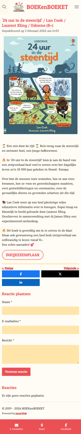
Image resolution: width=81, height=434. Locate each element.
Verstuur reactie (16, 372)
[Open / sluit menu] (76, 7)
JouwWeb (21, 413)
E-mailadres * (11, 321)
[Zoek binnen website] (4, 7)
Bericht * (8, 340)
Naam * (7, 302)
